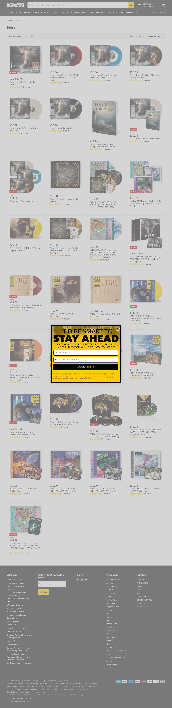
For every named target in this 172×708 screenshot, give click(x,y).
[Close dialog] (117, 329)
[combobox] (58, 359)
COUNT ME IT (85, 366)
